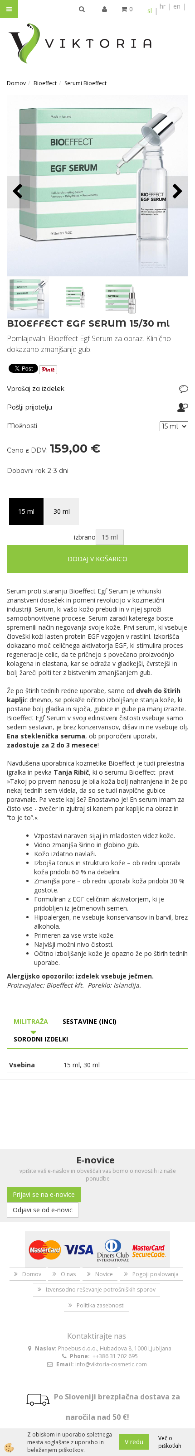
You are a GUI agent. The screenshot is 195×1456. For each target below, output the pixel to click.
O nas (68, 1274)
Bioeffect (45, 83)
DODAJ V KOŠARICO (97, 558)
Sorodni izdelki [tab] (41, 1039)
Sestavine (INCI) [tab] (90, 1021)
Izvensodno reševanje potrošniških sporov (101, 1289)
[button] (176, 192)
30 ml (62, 511)
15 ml (26, 511)
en (176, 6)
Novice (104, 1274)
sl (149, 10)
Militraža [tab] (31, 1021)
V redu (134, 1441)
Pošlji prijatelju (29, 407)
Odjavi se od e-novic (43, 1209)
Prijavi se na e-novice (44, 1194)
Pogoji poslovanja (155, 1274)
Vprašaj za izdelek (35, 389)
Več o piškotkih (169, 1442)
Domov (16, 83)
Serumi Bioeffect (85, 83)
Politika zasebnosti (101, 1305)
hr (163, 6)
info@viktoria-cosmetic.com (111, 1364)
